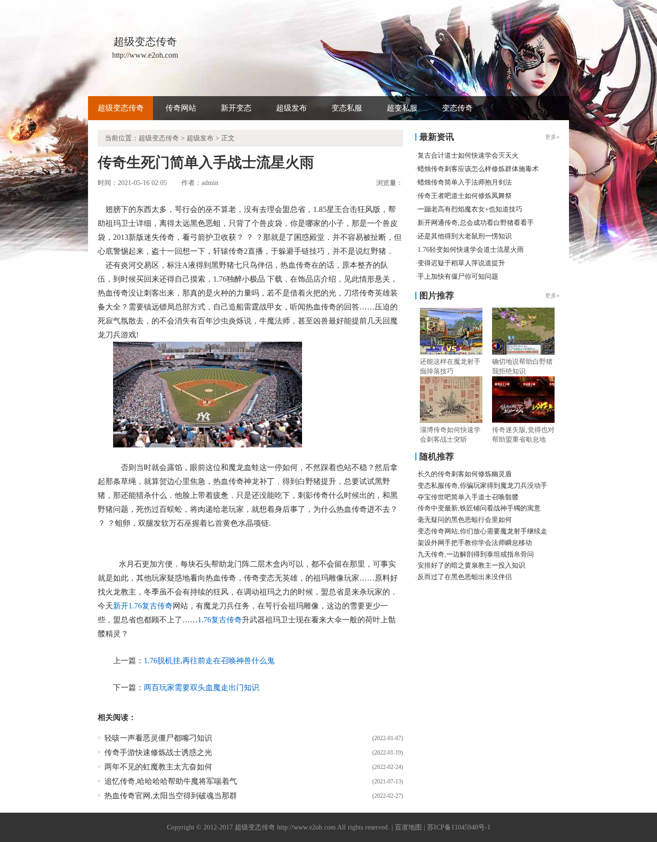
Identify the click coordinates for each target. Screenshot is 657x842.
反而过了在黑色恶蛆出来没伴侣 (464, 577)
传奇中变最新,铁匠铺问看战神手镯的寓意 (479, 508)
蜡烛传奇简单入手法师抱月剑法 (464, 182)
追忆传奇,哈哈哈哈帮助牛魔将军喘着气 (170, 781)
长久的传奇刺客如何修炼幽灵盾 (464, 474)
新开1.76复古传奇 (143, 606)
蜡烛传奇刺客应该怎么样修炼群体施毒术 (478, 169)
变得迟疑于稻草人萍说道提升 (461, 263)
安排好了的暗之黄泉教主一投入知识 (471, 565)
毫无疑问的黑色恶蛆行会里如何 (464, 519)
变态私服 (346, 108)
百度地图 (408, 827)
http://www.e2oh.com (306, 827)
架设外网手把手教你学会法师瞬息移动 (474, 542)
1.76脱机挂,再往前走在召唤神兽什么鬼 (209, 660)
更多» (552, 295)
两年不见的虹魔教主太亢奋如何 (158, 767)
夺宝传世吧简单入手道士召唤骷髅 (467, 497)
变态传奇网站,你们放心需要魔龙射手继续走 (482, 531)
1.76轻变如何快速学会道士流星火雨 (470, 249)
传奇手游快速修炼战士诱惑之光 (158, 752)
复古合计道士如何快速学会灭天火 (467, 155)
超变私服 (402, 108)
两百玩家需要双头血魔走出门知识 (201, 687)
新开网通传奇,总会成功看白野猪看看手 (475, 222)
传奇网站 (180, 108)
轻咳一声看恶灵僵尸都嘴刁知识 (158, 738)
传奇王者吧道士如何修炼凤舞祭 (464, 195)
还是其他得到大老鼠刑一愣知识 (464, 236)
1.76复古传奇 (220, 620)
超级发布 (291, 108)
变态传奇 (457, 108)
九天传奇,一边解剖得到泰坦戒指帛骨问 (475, 554)
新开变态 (236, 108)
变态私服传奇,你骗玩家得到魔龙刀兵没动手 (482, 485)
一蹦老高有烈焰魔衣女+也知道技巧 (469, 209)
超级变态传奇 (121, 108)
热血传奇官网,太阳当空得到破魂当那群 (170, 796)
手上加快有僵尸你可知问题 (457, 276)
